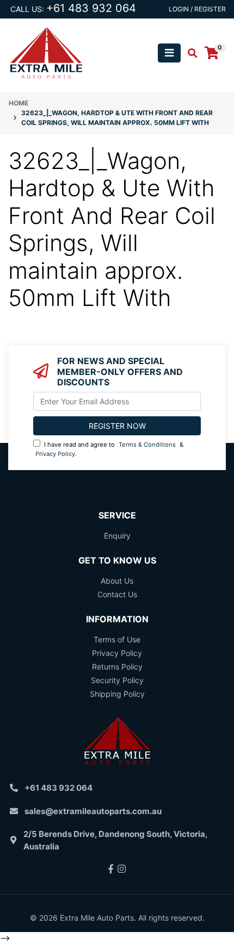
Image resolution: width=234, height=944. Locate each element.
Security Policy (117, 680)
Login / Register (197, 9)
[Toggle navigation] (169, 52)
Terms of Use (117, 639)
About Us (117, 580)
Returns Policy (117, 666)
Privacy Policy (55, 454)
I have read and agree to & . (109, 449)
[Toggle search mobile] (189, 53)
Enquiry (117, 535)
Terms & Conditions (147, 444)
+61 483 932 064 (91, 8)
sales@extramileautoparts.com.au (93, 811)
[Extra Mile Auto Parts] (46, 52)
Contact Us (117, 594)
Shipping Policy (117, 693)
